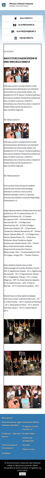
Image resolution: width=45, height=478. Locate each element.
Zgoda (22, 474)
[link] (4, 5)
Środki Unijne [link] (28, 433)
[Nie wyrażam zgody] (42, 469)
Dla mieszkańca (26, 25)
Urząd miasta (26, 38)
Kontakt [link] (26, 445)
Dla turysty (26, 18)
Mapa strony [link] (28, 449)
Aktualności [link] (7, 418)
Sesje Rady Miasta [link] (30, 422)
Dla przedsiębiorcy (26, 31)
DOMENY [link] (6, 453)
